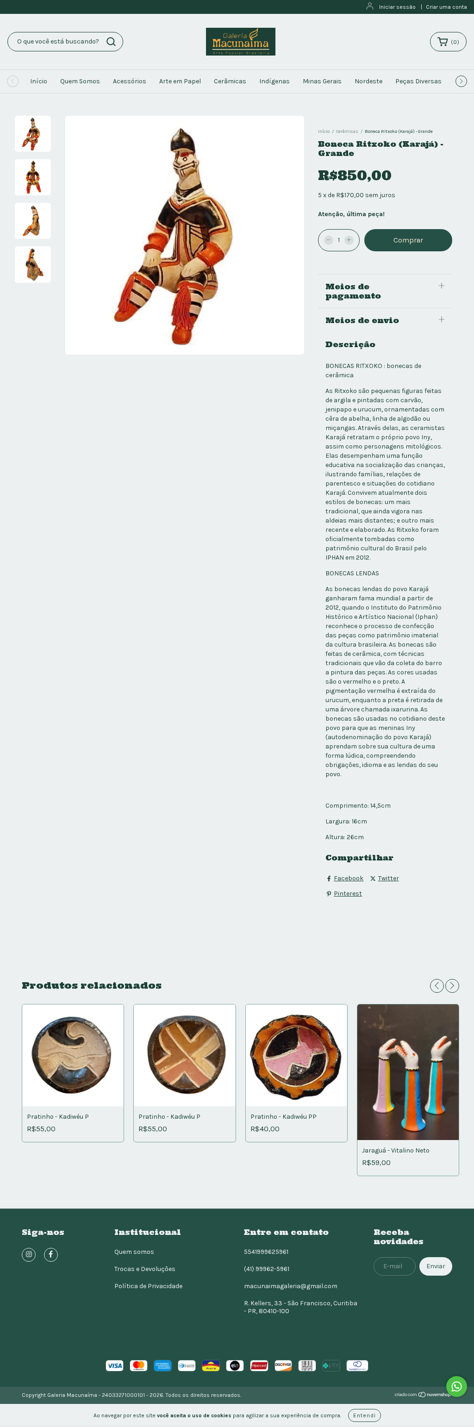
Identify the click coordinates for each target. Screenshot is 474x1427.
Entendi (364, 1415)
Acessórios (129, 81)
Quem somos (134, 1252)
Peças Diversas (418, 81)
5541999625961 (266, 1252)
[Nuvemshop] (423, 1396)
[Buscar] (111, 41)
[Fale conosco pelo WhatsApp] (456, 1386)
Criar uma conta (446, 7)
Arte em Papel (180, 81)
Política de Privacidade (148, 1286)
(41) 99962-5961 (266, 1269)
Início (38, 81)
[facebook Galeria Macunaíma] (51, 1255)
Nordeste (368, 81)
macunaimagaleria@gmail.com (290, 1286)
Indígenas (274, 81)
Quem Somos (80, 81)
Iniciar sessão (397, 7)
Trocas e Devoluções (144, 1269)
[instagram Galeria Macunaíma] (29, 1255)
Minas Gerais (322, 81)
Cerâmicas (230, 81)
